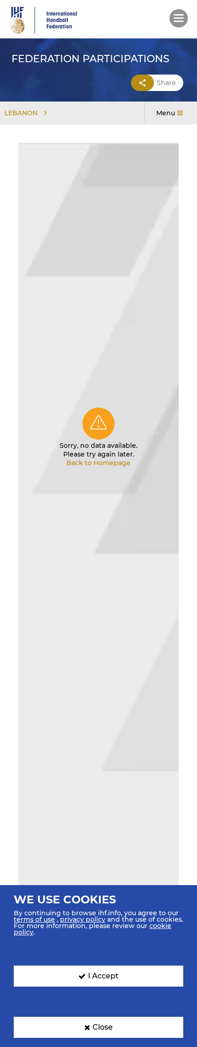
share (166, 83)
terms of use (34, 919)
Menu (165, 113)
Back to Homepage (98, 463)
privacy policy (82, 919)
